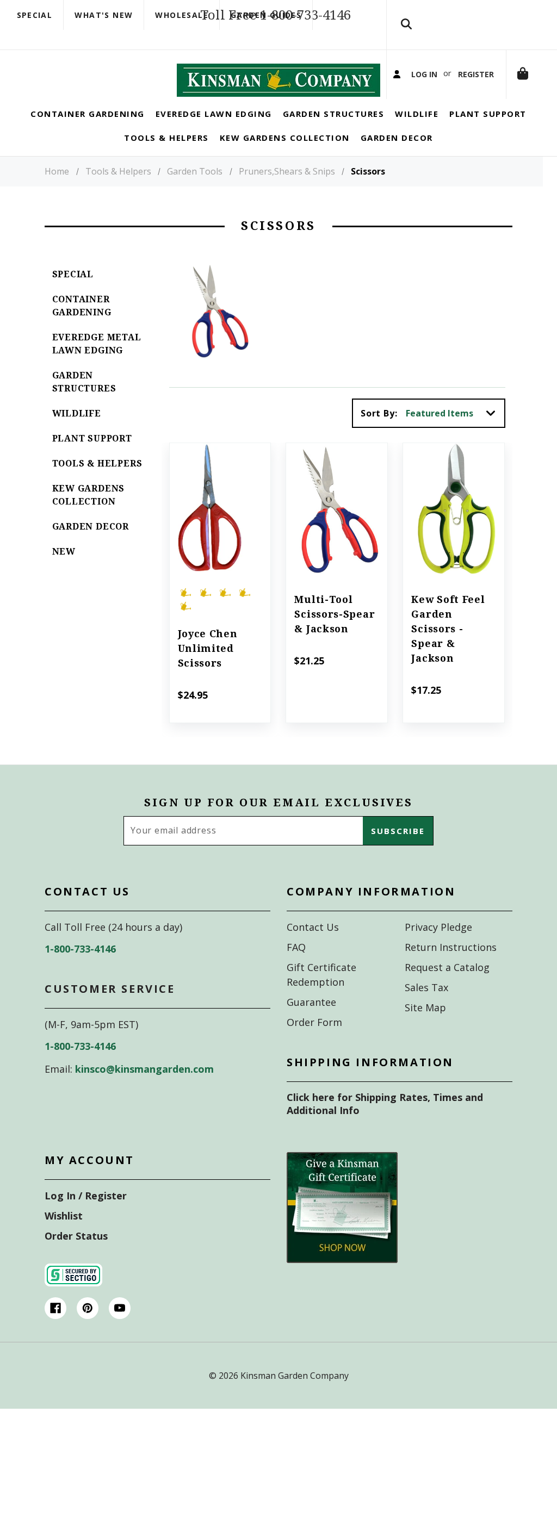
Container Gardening (82, 328)
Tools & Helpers (97, 486)
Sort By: (379, 435)
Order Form (314, 1044)
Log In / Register (86, 1217)
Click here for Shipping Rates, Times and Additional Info (385, 1126)
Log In (426, 107)
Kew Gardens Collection (88, 517)
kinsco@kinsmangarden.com (144, 1091)
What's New (104, 15)
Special (35, 15)
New (64, 574)
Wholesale (181, 15)
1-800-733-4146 (80, 971)
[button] (342, 1229)
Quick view (220, 517)
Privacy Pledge (438, 949)
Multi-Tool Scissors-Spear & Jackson (334, 636)
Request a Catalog (447, 989)
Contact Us (313, 949)
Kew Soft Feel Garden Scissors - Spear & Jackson (448, 651)
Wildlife (76, 436)
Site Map (425, 1029)
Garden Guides (266, 15)
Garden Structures (84, 404)
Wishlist (64, 1238)
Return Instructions (451, 969)
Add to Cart (220, 547)
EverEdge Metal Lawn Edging (96, 366)
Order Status (76, 1258)
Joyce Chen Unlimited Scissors (208, 670)
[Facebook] (55, 1330)
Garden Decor (90, 549)
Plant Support (92, 461)
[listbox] (454, 435)
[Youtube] (120, 1330)
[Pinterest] (87, 1330)
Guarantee (311, 1024)
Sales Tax (426, 1009)
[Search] (406, 35)
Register (483, 107)
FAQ (296, 969)
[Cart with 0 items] (406, 178)
